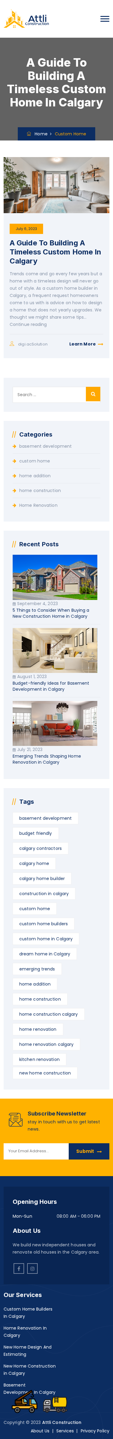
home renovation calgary (46, 1044)
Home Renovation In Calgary (25, 1331)
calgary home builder (42, 879)
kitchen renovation (39, 1059)
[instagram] (32, 1268)
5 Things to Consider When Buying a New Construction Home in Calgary (51, 613)
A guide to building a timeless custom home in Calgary (55, 251)
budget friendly (35, 833)
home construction (40, 491)
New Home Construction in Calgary (30, 1369)
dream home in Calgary (44, 954)
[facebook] (19, 1268)
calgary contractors (40, 848)
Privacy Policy (95, 1431)
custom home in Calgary (46, 939)
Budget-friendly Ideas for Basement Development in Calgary (51, 686)
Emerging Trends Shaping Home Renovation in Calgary (47, 759)
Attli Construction (62, 1422)
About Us (40, 1431)
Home (39, 134)
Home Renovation (38, 505)
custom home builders (43, 924)
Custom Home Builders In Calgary (28, 1312)
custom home (34, 461)
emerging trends (37, 969)
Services (65, 1431)
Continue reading (28, 324)
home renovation (38, 1029)
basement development (45, 446)
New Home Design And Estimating (28, 1350)
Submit (85, 1151)
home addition (35, 476)
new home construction (45, 1073)
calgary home (34, 863)
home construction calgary (48, 1014)
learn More (82, 344)
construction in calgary (44, 894)
